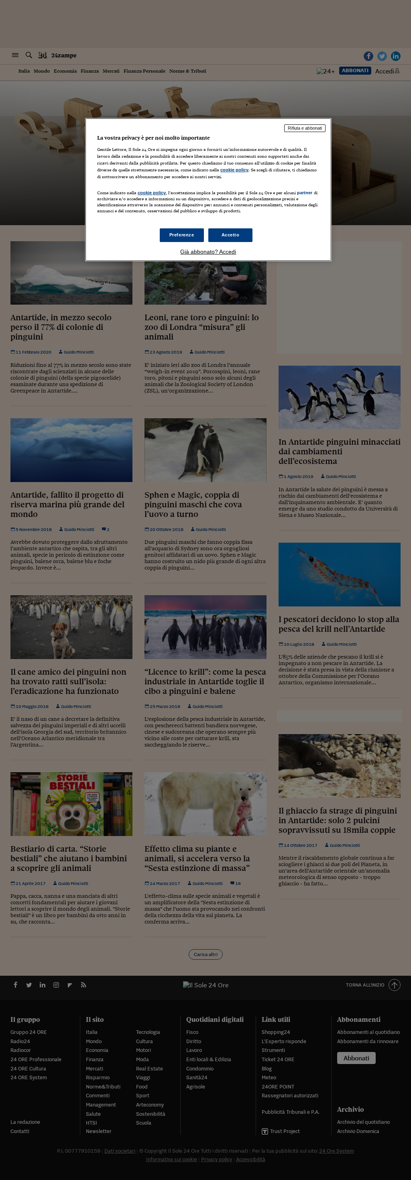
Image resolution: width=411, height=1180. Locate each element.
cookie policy (234, 169)
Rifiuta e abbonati (305, 128)
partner (305, 192)
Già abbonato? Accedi (208, 251)
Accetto (231, 234)
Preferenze (181, 234)
